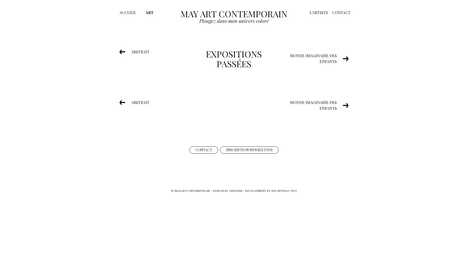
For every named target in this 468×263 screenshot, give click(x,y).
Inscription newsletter (249, 150)
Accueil (127, 12)
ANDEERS (235, 191)
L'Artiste (319, 12)
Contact (341, 12)
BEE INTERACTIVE (284, 191)
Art (150, 12)
